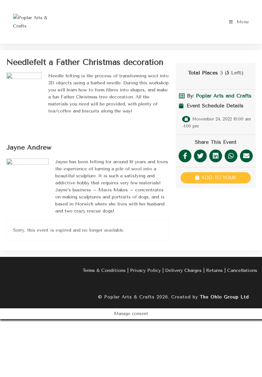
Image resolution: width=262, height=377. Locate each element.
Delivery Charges (183, 270)
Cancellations (242, 270)
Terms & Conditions (104, 270)
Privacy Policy (145, 270)
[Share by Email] (246, 156)
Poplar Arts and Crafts (223, 96)
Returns (214, 270)
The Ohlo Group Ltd (224, 297)
